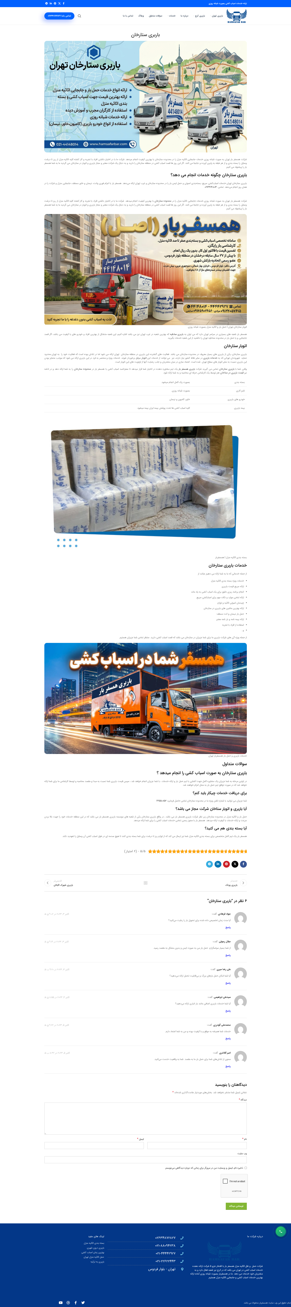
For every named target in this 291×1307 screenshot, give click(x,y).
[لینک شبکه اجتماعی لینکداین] (51, 3)
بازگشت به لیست (145, 882)
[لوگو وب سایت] (236, 16)
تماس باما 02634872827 (59, 16)
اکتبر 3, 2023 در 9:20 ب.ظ (56, 969)
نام (244, 1139)
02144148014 (211, 187)
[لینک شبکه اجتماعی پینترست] (55, 3)
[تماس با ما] (281, 1231)
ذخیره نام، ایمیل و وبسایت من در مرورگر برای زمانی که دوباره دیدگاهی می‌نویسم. (204, 1168)
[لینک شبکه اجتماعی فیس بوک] (64, 3)
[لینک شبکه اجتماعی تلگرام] (46, 3)
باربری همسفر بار (187, 369)
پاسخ (228, 927)
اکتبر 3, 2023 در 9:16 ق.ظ (56, 942)
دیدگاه (243, 1100)
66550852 (161, 801)
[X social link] (59, 3)
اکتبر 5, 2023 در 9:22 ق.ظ (56, 1025)
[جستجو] (79, 16)
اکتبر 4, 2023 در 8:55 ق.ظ (56, 997)
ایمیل (140, 1139)
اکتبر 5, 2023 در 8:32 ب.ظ (57, 1053)
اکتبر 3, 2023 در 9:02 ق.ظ (56, 914)
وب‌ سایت (242, 1153)
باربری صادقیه (177, 334)
